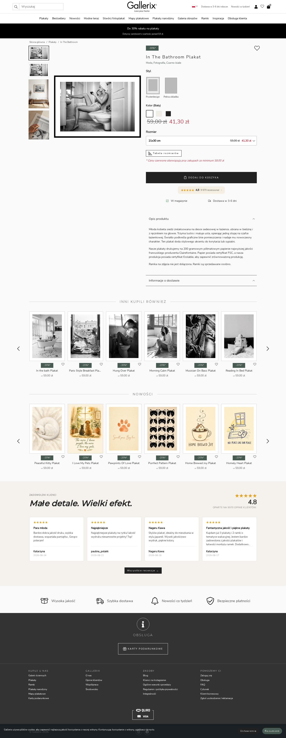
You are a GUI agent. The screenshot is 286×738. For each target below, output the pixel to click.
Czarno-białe (173, 63)
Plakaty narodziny (163, 18)
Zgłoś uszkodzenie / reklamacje (216, 698)
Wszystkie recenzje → (143, 570)
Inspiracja (218, 18)
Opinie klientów (94, 680)
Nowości (74, 18)
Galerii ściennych (37, 675)
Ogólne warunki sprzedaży (157, 684)
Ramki (205, 18)
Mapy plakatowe (139, 18)
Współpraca (92, 684)
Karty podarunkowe (145, 648)
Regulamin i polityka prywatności (160, 689)
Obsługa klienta (237, 18)
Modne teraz (91, 18)
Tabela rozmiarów (165, 153)
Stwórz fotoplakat (114, 18)
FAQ (202, 684)
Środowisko (92, 689)
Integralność (149, 693)
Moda (149, 63)
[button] (16, 6)
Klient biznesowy (209, 693)
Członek (204, 689)
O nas (89, 675)
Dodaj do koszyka (203, 177)
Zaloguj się (206, 675)
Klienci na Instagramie (154, 680)
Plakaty (43, 18)
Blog (145, 675)
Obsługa (204, 680)
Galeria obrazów (187, 18)
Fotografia (159, 63)
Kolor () (153, 105)
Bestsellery (59, 18)
